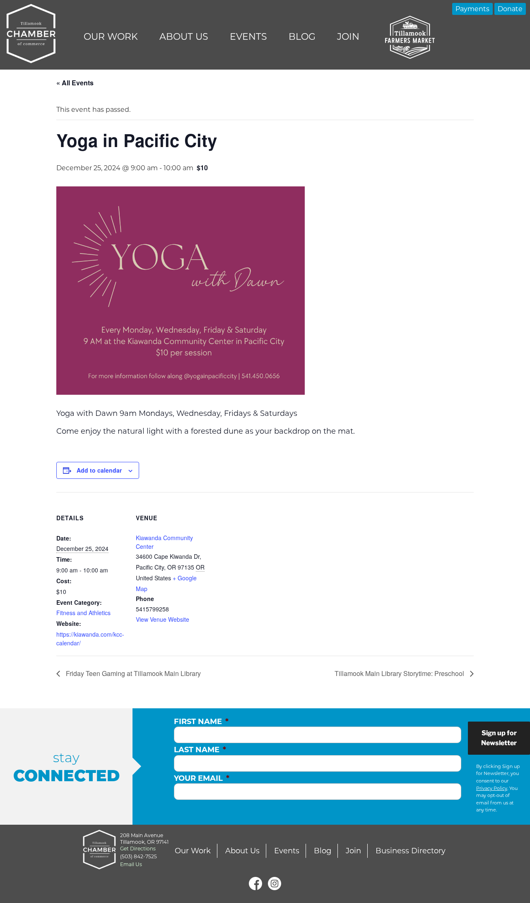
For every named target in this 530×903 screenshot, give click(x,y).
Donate (510, 9)
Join (348, 36)
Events (248, 36)
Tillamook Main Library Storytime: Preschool (400, 673)
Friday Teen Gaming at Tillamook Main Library (132, 673)
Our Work (111, 36)
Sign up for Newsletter (499, 738)
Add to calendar (99, 470)
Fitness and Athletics (83, 612)
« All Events (75, 82)
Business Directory (411, 850)
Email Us (131, 864)
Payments (472, 9)
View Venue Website (162, 619)
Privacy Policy (491, 788)
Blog (302, 36)
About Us (183, 36)
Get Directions (138, 848)
